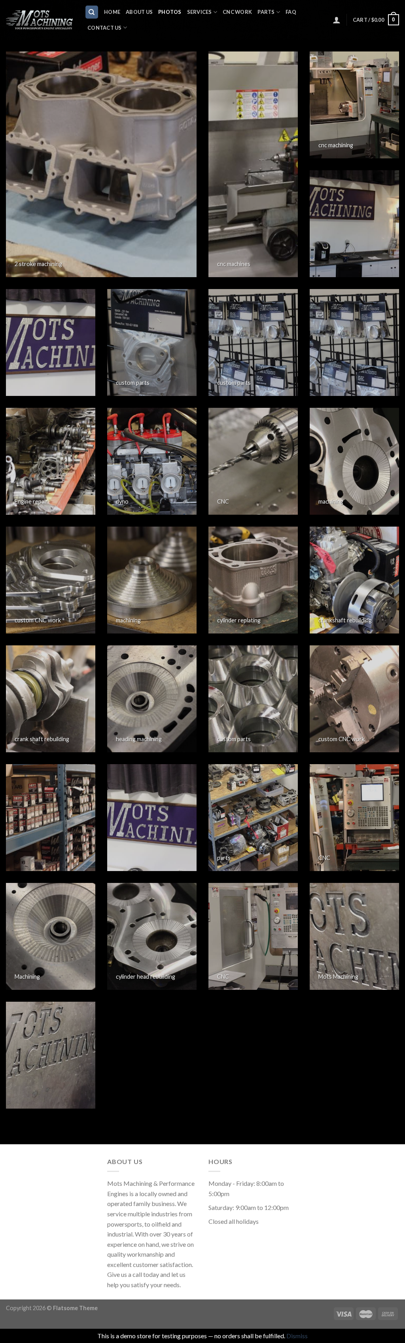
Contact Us (104, 28)
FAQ (291, 12)
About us (139, 12)
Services (199, 12)
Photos (170, 12)
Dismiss (297, 1335)
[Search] (91, 12)
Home (112, 12)
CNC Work (237, 12)
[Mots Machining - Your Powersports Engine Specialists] (39, 19)
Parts (265, 12)
